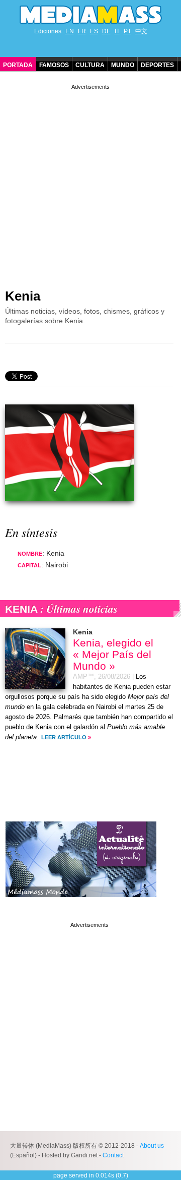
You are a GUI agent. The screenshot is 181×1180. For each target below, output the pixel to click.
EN (69, 31)
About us (152, 1145)
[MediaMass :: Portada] (90, 14)
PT (127, 31)
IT (117, 31)
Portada (18, 65)
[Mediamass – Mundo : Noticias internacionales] (81, 905)
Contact (113, 1155)
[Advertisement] (90, 182)
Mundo (122, 65)
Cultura (90, 65)
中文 (141, 31)
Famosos (54, 65)
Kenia (22, 296)
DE (106, 31)
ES (94, 31)
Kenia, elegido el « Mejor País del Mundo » (113, 654)
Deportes (157, 65)
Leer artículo (63, 737)
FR (82, 31)
